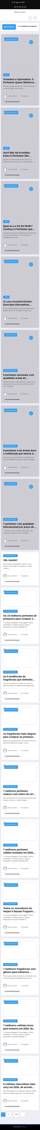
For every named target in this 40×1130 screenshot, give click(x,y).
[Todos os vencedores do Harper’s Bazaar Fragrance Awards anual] (20, 890)
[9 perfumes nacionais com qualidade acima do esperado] (20, 349)
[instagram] (23, 7)
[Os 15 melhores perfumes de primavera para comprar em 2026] (20, 598)
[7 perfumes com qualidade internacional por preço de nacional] (20, 497)
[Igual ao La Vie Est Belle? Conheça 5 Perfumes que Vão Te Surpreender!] (20, 200)
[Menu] (3, 18)
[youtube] (25, 7)
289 (16, 1114)
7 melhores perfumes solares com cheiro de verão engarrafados (19, 793)
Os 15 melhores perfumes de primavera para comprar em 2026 (20, 617)
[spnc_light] (35, 18)
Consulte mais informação (12, 101)
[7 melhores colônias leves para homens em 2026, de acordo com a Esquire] (20, 1007)
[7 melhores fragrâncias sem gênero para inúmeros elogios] (20, 950)
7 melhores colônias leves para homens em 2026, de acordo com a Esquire (18, 1027)
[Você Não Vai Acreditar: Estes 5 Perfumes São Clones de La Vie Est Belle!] (20, 126)
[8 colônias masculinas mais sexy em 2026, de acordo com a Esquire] (20, 1066)
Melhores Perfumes (10, 370)
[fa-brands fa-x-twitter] (17, 7)
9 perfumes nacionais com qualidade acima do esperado (18, 377)
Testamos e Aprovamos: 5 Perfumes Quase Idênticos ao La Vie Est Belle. (18, 81)
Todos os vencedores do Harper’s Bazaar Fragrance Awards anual (19, 910)
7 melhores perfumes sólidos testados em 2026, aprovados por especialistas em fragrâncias (19, 851)
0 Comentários (24, 96)
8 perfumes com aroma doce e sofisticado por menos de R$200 (19, 452)
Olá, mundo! (10, 560)
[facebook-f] (15, 7)
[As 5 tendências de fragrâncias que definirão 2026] (20, 657)
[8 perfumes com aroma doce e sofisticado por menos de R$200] (20, 424)
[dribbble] (20, 7)
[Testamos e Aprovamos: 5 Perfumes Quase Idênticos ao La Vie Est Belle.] (20, 53)
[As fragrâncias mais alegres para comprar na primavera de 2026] (20, 715)
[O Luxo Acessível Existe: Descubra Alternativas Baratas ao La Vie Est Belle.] (20, 275)
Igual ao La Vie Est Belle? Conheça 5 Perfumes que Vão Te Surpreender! (18, 228)
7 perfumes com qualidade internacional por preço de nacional (18, 526)
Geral (6, 74)
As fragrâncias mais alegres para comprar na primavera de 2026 (19, 736)
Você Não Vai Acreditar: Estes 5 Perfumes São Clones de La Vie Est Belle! (19, 154)
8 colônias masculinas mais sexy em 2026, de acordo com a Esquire (19, 1086)
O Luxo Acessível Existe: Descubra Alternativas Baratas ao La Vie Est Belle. (19, 303)
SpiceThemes (23, 1126)
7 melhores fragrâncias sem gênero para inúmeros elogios (19, 971)
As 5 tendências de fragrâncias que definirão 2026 (18, 678)
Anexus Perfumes (12, 96)
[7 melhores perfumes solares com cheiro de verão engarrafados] (20, 773)
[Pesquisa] (30, 18)
